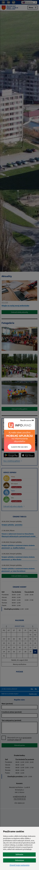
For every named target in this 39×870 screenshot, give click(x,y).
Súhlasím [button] (19, 854)
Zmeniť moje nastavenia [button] (19, 865)
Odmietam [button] (19, 860)
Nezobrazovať (26, 420)
